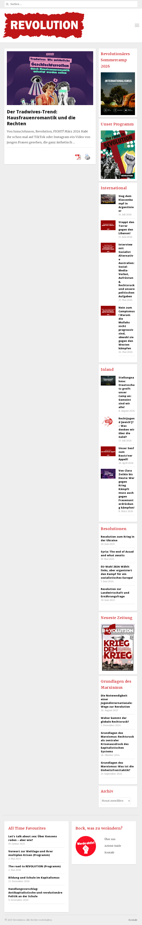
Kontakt (109, 852)
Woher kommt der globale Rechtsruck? (115, 719)
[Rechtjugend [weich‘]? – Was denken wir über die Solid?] (108, 421)
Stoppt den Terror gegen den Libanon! (126, 227)
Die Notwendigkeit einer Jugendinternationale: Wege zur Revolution (116, 701)
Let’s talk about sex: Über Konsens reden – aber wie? (32, 838)
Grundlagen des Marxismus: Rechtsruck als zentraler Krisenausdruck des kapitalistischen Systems (117, 742)
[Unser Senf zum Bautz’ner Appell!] (108, 451)
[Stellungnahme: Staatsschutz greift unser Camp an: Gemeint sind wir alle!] (108, 381)
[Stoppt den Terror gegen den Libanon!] (108, 225)
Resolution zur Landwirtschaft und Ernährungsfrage (115, 592)
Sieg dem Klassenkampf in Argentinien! (126, 203)
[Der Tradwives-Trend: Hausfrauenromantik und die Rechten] (50, 54)
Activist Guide (112, 845)
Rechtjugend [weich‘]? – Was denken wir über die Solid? (127, 428)
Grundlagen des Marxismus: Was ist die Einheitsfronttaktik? (117, 766)
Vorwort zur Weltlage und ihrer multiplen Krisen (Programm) (30, 853)
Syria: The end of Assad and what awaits (117, 553)
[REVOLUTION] (43, 25)
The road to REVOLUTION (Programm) (34, 866)
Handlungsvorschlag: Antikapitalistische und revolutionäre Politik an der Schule (35, 892)
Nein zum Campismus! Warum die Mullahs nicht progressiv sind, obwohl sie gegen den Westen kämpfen (127, 328)
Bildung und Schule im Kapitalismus (34, 877)
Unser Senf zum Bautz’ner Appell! (126, 453)
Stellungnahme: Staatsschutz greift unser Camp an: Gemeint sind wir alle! (127, 392)
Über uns (109, 839)
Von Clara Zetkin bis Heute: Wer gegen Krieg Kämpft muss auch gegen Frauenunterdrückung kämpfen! (126, 489)
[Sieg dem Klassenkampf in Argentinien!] (108, 199)
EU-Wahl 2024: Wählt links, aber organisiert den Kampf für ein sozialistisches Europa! (117, 572)
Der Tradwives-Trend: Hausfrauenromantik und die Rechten (41, 118)
